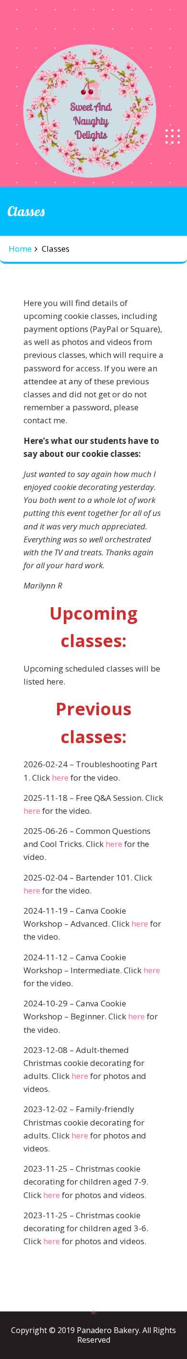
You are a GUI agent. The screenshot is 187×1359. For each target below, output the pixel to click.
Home (20, 248)
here (60, 777)
